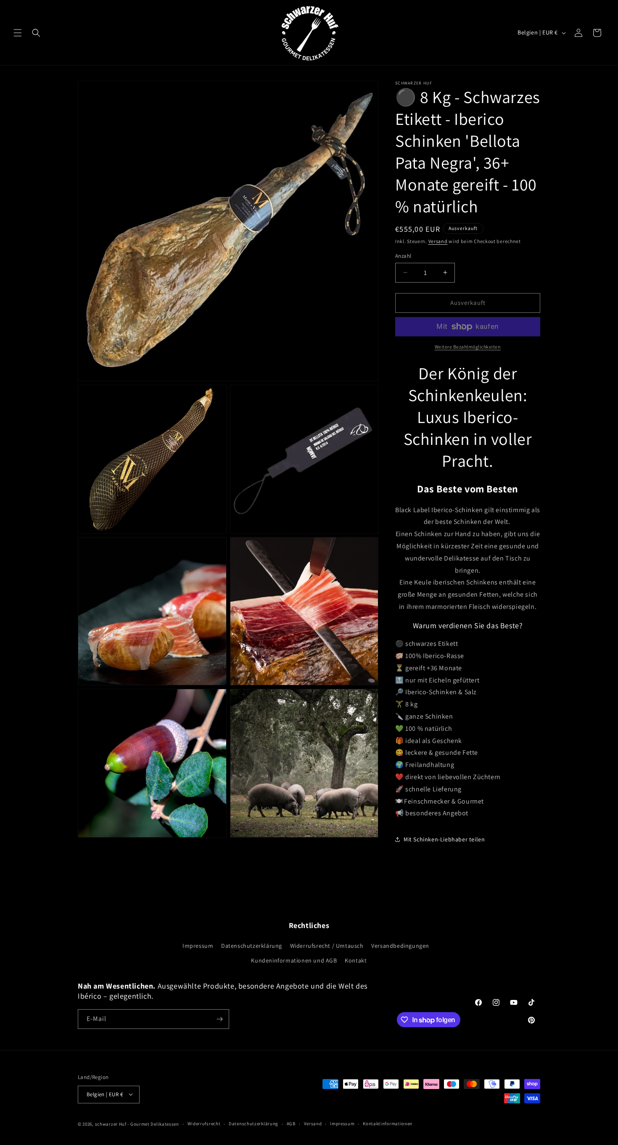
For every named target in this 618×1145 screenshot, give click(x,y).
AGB (291, 1123)
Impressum (197, 945)
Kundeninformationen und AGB (294, 961)
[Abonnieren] (219, 1019)
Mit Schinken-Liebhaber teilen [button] (444, 839)
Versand (438, 241)
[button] (17, 33)
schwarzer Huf (111, 1123)
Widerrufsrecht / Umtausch (327, 945)
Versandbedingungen (400, 945)
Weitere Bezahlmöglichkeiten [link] (468, 347)
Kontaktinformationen (387, 1123)
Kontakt (356, 961)
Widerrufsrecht (204, 1123)
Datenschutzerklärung (251, 945)
